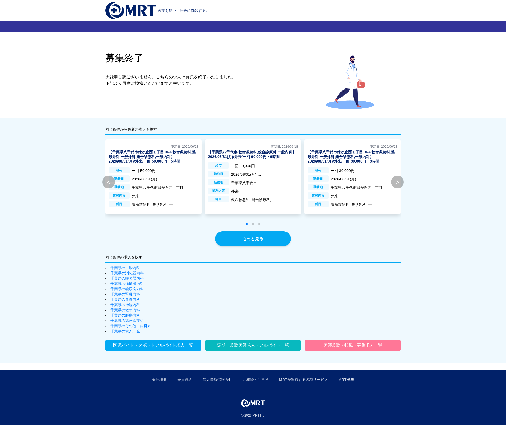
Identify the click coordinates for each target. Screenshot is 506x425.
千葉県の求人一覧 (125, 331)
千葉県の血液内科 (125, 299)
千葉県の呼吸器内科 (127, 278)
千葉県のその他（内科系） (132, 326)
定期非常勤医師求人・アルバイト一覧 (253, 345)
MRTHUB (346, 380)
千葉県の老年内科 (125, 310)
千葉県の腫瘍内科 (125, 315)
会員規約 (184, 380)
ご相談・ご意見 (256, 380)
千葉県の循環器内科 (127, 283)
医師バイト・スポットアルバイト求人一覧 (153, 345)
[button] (247, 224)
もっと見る (253, 238)
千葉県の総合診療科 (127, 320)
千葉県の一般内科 (125, 268)
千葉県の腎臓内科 (125, 294)
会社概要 (159, 380)
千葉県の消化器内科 (127, 273)
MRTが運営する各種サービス (303, 380)
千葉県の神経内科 (125, 305)
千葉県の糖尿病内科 (127, 289)
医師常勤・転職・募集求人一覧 (352, 345)
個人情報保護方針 (217, 380)
